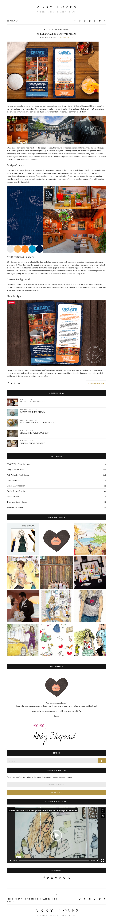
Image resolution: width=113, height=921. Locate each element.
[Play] (10, 860)
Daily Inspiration (13, 480)
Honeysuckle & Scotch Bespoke (37, 422)
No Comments (66, 38)
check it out (81, 112)
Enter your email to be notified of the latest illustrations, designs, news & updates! (39, 777)
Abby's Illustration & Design (18, 475)
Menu (13, 21)
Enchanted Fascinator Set (34, 433)
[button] (56, 835)
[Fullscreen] (102, 860)
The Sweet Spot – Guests (17, 502)
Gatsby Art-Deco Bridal (32, 412)
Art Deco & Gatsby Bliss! (32, 402)
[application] (56, 835)
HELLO (10, 899)
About (18, 899)
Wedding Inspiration (15, 507)
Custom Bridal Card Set (32, 443)
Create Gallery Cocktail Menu (56, 33)
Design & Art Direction (56, 30)
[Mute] (98, 860)
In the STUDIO (31, 899)
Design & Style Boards (16, 491)
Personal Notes (13, 496)
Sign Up (11, 901)
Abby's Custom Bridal (15, 469)
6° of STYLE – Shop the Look (18, 464)
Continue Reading (96, 383)
